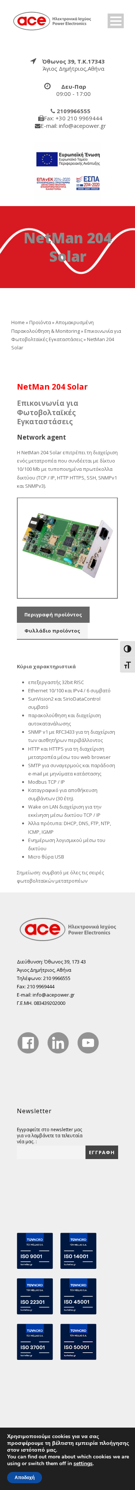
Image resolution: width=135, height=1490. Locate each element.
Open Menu (116, 21)
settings (83, 1463)
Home (18, 322)
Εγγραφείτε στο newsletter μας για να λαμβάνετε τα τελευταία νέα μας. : (49, 1135)
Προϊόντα (40, 322)
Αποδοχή (24, 1478)
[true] (52, 20)
